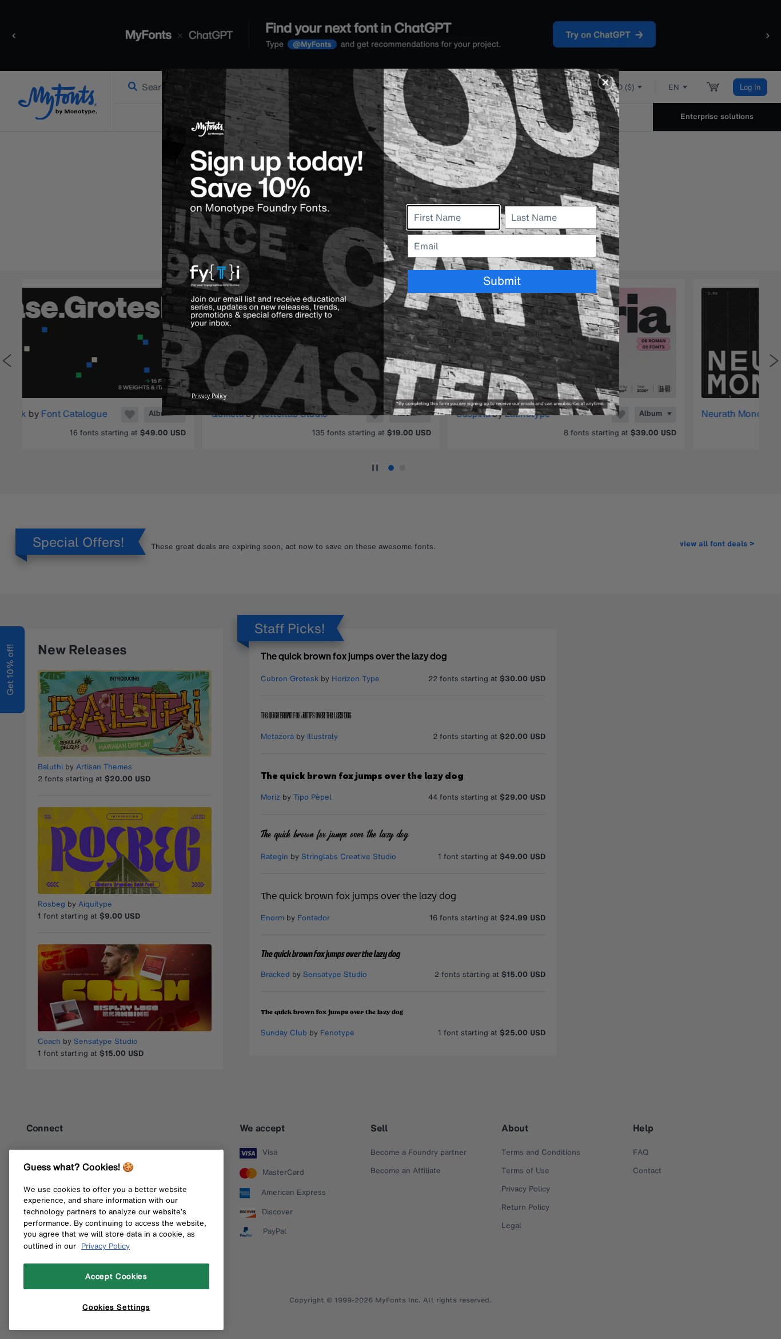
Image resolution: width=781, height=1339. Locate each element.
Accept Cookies (116, 1276)
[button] (605, 82)
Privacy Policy (105, 1245)
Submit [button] (502, 280)
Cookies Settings (116, 1306)
